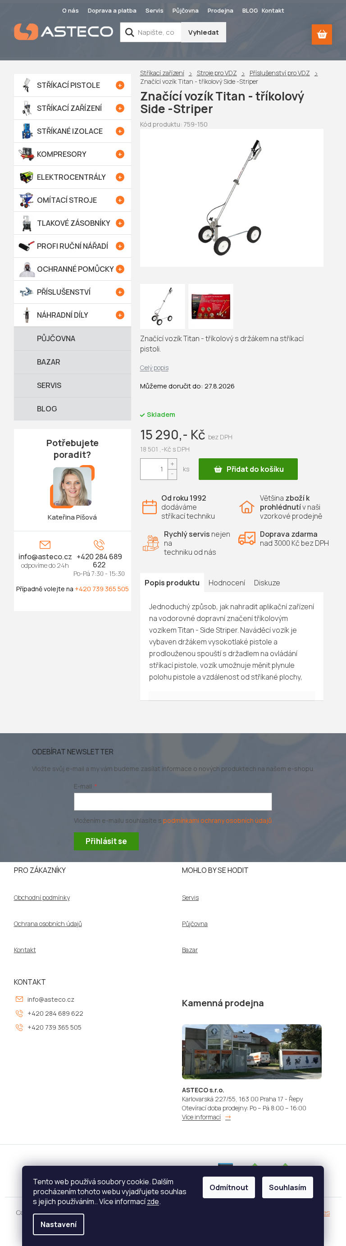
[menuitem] (72, 85)
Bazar (190, 950)
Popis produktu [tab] (172, 583)
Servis (155, 10)
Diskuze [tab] (267, 583)
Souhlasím (287, 1187)
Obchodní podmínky (42, 898)
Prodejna (220, 10)
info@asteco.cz (45, 556)
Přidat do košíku (255, 469)
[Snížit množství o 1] (172, 474)
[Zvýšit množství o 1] (172, 464)
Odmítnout (228, 1187)
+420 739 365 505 (102, 588)
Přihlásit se (106, 841)
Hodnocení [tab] (227, 583)
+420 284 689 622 (99, 560)
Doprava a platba (112, 10)
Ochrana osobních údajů (48, 924)
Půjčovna (186, 10)
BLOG (250, 10)
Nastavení (59, 1224)
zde (153, 1201)
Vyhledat (203, 32)
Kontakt (273, 10)
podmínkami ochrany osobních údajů (217, 820)
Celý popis (154, 367)
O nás (70, 10)
